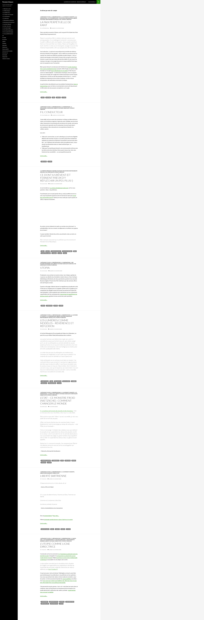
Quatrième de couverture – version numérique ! (75, 1)
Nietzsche (67, 460)
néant (47, 251)
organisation (54, 603)
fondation (49, 305)
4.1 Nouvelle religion (59, 539)
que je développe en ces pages (59, 70)
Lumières (74, 381)
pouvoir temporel (67, 251)
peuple (73, 460)
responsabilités (66, 579)
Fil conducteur (51, 112)
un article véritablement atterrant (59, 188)
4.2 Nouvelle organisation (66, 18)
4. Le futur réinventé (52, 18)
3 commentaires (53, 406)
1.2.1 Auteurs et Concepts (67, 16)
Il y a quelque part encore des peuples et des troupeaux (56, 411)
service (58, 97)
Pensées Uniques (7, 2)
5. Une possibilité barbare (7, 33)
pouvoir (44, 462)
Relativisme (66, 170)
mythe (55, 305)
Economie (54, 170)
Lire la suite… (43, 91)
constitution (45, 381)
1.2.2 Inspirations (65, 106)
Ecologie (4, 37)
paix (54, 97)
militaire (48, 97)
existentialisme (45, 529)
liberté (57, 529)
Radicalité (66, 108)
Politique (42, 19)
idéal (43, 251)
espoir (43, 305)
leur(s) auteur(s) (53, 569)
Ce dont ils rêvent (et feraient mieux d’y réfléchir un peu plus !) (56, 177)
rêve (75, 251)
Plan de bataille (92, 1)
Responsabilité (50, 19)
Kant (43, 97)
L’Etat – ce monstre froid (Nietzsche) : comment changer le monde (57, 400)
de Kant (48, 68)
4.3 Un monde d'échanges (7, 31)
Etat (62, 460)
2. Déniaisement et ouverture (8, 22)
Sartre (63, 529)
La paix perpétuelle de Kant (55, 24)
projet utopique (72, 67)
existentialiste (48, 515)
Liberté (75, 18)
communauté (55, 460)
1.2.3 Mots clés (51, 393)
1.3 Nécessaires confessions (8, 20)
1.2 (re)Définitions (56, 16)
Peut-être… (56, 515)
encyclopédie (66, 381)
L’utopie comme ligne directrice (55, 545)
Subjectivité (43, 395)
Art (52, 263)
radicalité (44, 383)
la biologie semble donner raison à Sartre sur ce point (58, 519)
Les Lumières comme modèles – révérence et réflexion (57, 323)
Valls (65, 253)
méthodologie (45, 603)
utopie (64, 97)
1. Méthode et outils (45, 16)
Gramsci (62, 601)
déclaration (58, 381)
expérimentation (54, 601)
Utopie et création (66, 19)
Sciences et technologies (7, 51)
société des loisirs (46, 253)
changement (45, 601)
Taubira (54, 253)
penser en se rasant (56, 251)
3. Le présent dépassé (45, 170)
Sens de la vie (57, 19)
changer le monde (46, 460)
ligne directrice (70, 601)
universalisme (52, 383)
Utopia (45, 267)
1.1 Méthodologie (56, 315)
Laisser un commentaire (57, 28)
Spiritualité (50, 172)
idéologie (44, 161)
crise (51, 381)
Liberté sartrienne (53, 475)
